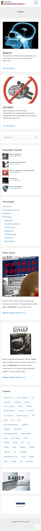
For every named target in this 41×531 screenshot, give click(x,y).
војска (6, 438)
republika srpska (22, 415)
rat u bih (30, 410)
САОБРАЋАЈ (8, 234)
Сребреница (18, 429)
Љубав (24, 424)
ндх (28, 442)
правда (22, 447)
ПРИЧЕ (5, 217)
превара (32, 447)
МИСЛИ (5, 206)
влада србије (26, 433)
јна (21, 461)
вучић (25, 438)
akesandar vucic (9, 397)
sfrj (33, 415)
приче (7, 452)
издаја (15, 442)
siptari (6, 420)
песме (14, 447)
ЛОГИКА (8, 107)
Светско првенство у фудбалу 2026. (21, 170)
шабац (13, 461)
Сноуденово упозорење (17, 162)
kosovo (27, 402)
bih (33, 397)
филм (5, 461)
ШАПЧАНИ (8, 241)
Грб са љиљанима (15, 186)
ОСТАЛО (7, 227)
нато (22, 442)
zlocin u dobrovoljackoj (11, 425)
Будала (7, 52)
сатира (23, 457)
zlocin (18, 420)
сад (14, 452)
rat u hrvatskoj (8, 415)
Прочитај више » (9, 68)
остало (6, 447)
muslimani (29, 406)
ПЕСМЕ (5, 213)
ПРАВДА (7, 231)
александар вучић (10, 433)
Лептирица (13, 178)
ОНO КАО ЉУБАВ (10, 224)
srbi (12, 420)
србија (31, 457)
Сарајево (7, 429)
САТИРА (7, 238)
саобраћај (23, 452)
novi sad (20, 411)
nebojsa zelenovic (9, 411)
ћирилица (29, 461)
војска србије (15, 438)
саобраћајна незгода (11, 457)
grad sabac (7, 402)
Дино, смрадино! (15, 154)
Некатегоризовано (9, 210)
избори (6, 442)
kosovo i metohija (9, 406)
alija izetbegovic (22, 397)
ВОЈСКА (7, 220)
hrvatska (17, 402)
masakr (20, 406)
